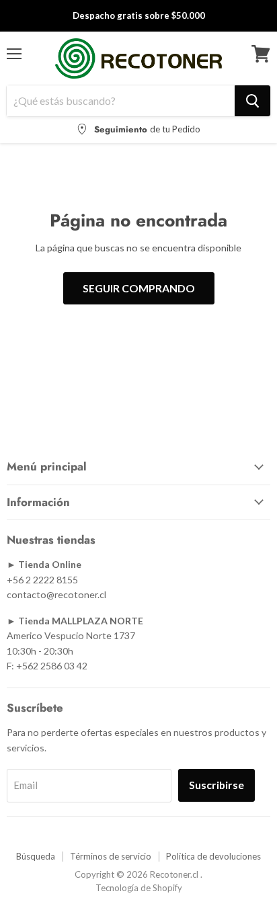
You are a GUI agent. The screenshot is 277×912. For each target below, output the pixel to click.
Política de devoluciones (213, 856)
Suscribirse (216, 784)
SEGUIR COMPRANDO (139, 288)
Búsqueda (35, 856)
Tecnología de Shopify (138, 887)
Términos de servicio (110, 856)
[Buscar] (252, 100)
